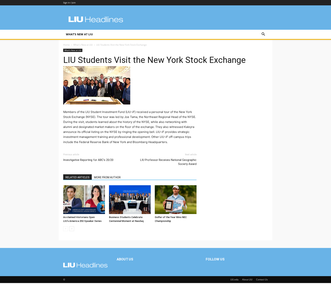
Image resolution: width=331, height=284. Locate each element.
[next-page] (71, 228)
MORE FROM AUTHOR (107, 177)
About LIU (247, 279)
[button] (263, 34)
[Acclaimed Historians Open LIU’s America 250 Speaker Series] (84, 199)
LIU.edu (234, 279)
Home (66, 44)
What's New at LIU (83, 44)
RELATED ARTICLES (77, 177)
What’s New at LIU (79, 34)
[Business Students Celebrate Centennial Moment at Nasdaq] (130, 199)
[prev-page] (65, 228)
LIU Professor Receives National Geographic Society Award (168, 162)
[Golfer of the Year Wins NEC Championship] (176, 199)
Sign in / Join (69, 2)
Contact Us (262, 279)
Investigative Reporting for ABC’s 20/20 (88, 160)
